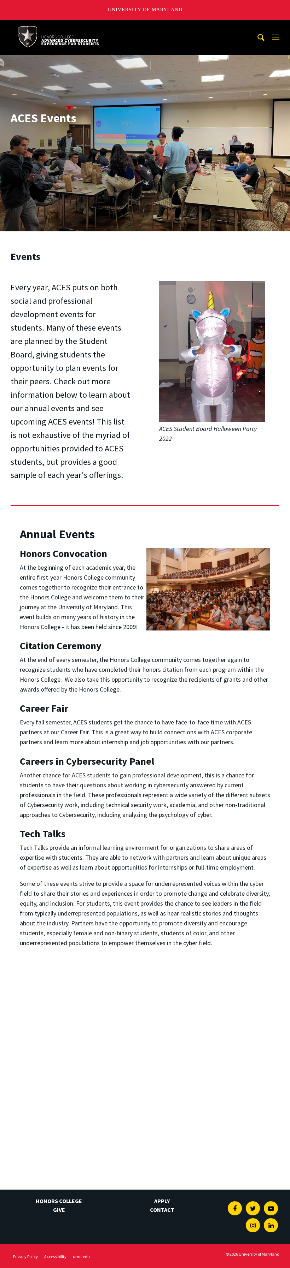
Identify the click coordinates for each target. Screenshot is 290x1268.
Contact (162, 1209)
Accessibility (55, 1256)
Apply (162, 1200)
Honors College (59, 1200)
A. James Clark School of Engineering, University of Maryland (58, 26)
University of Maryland (145, 9)
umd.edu (81, 1256)
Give (59, 1209)
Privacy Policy (25, 1256)
